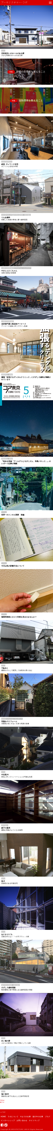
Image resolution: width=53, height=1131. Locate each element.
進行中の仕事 (37, 1117)
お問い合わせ (22, 1120)
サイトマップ (34, 1120)
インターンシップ (8, 1120)
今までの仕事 (25, 1117)
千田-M (2, 1100)
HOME (3, 1117)
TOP (3, 1112)
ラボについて (13, 1117)
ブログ (47, 1117)
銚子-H (2, 1102)
